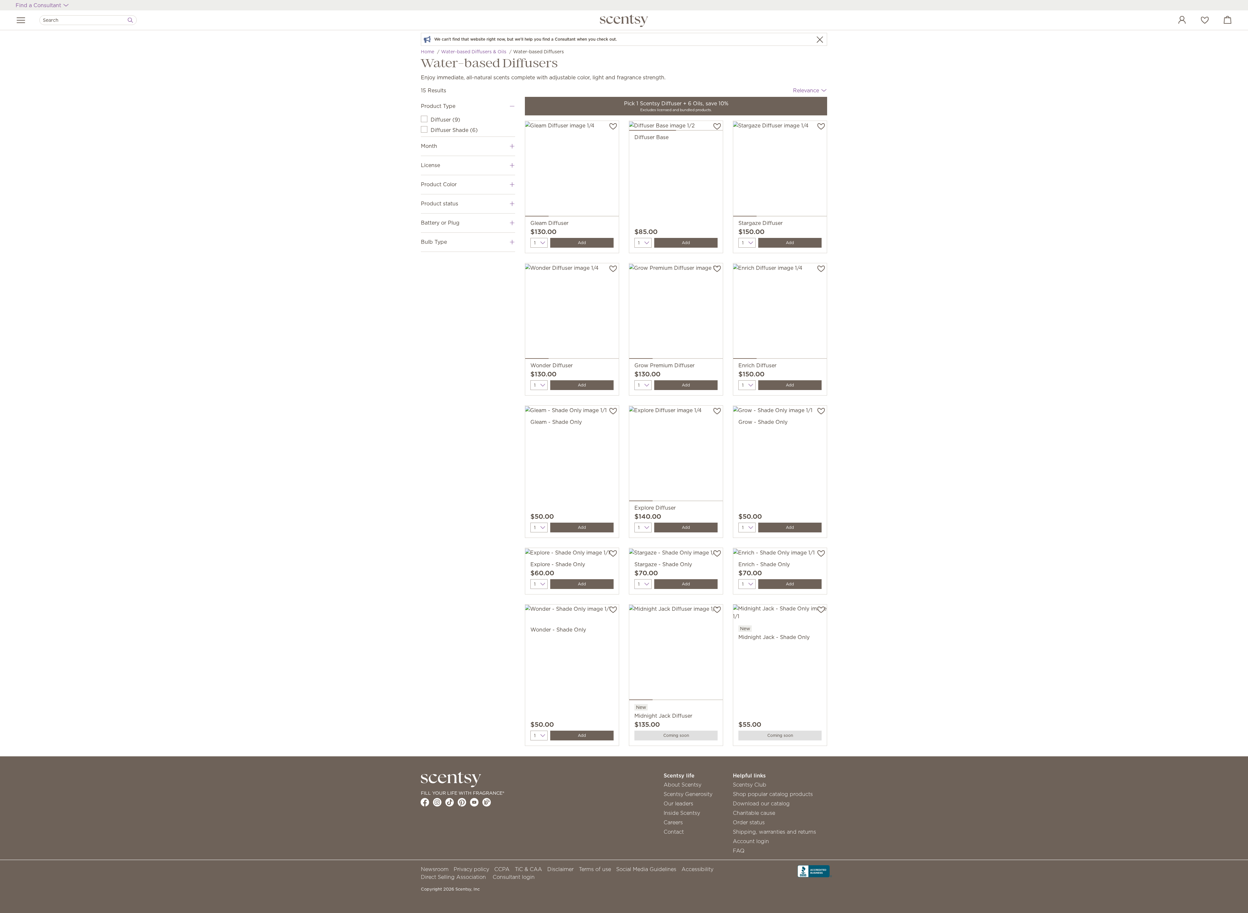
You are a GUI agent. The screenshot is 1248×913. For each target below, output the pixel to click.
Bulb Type (434, 241)
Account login (751, 841)
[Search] (130, 20)
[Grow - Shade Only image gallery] (780, 412)
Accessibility (697, 869)
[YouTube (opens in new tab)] (474, 802)
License (430, 165)
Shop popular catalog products (773, 794)
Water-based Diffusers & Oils (473, 51)
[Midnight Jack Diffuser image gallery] (676, 654)
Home (427, 51)
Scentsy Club (749, 784)
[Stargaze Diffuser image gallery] (780, 170)
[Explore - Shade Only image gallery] (572, 554)
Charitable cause (754, 812)
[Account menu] (1175, 20)
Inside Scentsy (682, 812)
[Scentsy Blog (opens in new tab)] (486, 802)
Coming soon (676, 735)
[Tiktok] (449, 802)
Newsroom (434, 869)
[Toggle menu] (21, 20)
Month (429, 146)
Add (582, 242)
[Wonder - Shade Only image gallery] (572, 611)
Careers (673, 822)
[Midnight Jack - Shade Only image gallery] (780, 614)
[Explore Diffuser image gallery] (676, 455)
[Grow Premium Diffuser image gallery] (676, 312)
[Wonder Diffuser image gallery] (572, 312)
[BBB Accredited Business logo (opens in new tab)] (815, 870)
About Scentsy (682, 784)
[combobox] (88, 20)
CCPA (502, 869)
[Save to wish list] (613, 126)
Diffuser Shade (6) (454, 130)
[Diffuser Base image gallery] (676, 127)
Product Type (438, 106)
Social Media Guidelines (646, 869)
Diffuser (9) (445, 119)
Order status (749, 822)
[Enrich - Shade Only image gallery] (780, 554)
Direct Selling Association (453, 876)
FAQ (739, 850)
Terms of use (595, 869)
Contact (674, 831)
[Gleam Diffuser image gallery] (572, 170)
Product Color (439, 184)
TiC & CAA (528, 869)
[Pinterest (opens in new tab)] (462, 802)
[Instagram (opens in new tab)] (437, 802)
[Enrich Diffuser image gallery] (780, 312)
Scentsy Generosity (688, 794)
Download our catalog (761, 803)
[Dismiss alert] (819, 39)
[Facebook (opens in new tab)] (425, 802)
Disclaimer (560, 869)
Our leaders (678, 803)
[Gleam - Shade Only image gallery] (572, 412)
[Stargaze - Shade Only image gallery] (676, 554)
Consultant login (514, 876)
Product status (439, 203)
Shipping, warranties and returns (774, 831)
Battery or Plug (440, 222)
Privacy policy (471, 869)
